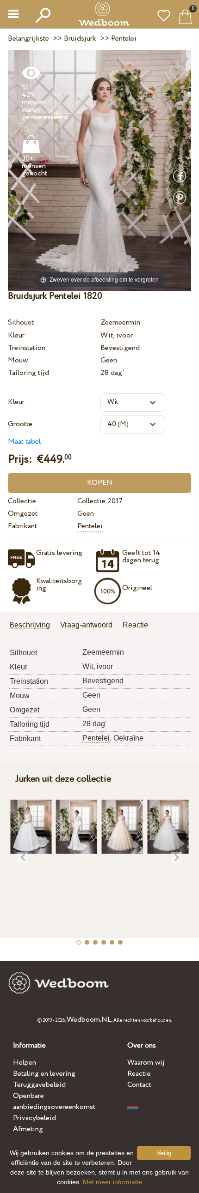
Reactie (139, 1073)
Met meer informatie (112, 1182)
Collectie (22, 501)
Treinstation (26, 347)
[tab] (32, 626)
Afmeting (28, 1129)
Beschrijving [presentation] (29, 625)
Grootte (20, 424)
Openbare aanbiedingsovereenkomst (54, 1101)
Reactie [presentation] (135, 625)
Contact (139, 1084)
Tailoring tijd (28, 372)
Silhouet (21, 322)
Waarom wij (146, 1062)
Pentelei (90, 526)
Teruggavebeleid (39, 1084)
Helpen (24, 1062)
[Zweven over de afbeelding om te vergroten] (99, 169)
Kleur (16, 335)
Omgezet (22, 513)
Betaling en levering (44, 1073)
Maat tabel (24, 441)
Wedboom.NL (89, 1019)
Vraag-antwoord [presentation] (86, 625)
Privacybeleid (34, 1118)
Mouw (18, 360)
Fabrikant (22, 526)
